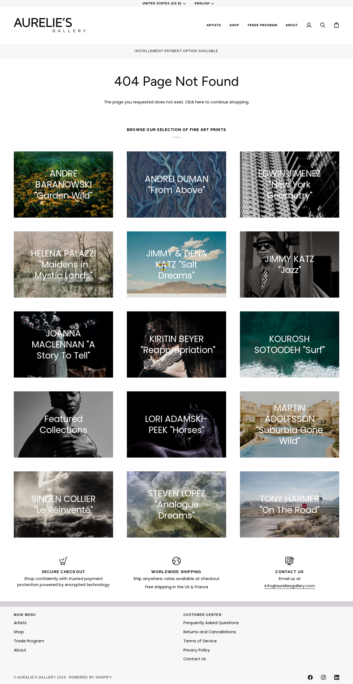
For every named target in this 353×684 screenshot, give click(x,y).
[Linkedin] (336, 677)
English (202, 3)
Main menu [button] (25, 615)
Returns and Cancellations (209, 632)
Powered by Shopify (90, 677)
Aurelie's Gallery (36, 677)
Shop (19, 632)
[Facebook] (310, 677)
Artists (20, 623)
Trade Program (29, 641)
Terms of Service (200, 641)
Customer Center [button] (202, 615)
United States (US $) (162, 3)
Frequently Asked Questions (211, 623)
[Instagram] (323, 677)
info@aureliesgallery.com (289, 586)
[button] (213, 25)
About (20, 650)
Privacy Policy (196, 650)
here (199, 102)
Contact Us (194, 659)
